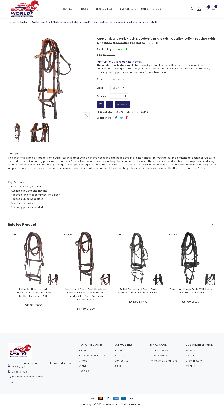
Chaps (83, 360)
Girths (82, 365)
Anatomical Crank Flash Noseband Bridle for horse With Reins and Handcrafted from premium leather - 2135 (33, 294)
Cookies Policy (159, 350)
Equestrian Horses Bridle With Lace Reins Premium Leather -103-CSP (191, 291)
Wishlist (190, 365)
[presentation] (205, 224)
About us (120, 355)
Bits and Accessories (92, 355)
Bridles (23, 22)
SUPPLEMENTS (128, 9)
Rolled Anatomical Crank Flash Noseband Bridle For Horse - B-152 (85, 291)
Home (11, 22)
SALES (144, 9)
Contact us (121, 360)
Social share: (104, 117)
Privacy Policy (158, 355)
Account (190, 350)
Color (101, 88)
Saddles (84, 371)
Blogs (118, 365)
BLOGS (157, 9)
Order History (193, 360)
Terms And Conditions (164, 360)
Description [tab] (15, 153)
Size (99, 79)
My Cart (190, 355)
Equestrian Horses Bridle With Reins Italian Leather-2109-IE (138, 291)
